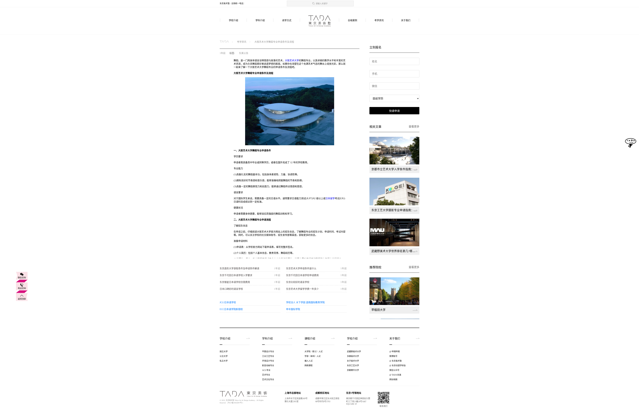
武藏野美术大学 (354, 351)
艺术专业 (266, 375)
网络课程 (309, 365)
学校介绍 (233, 20)
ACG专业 (266, 370)
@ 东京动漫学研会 (397, 365)
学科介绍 (260, 20)
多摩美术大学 (353, 356)
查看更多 (414, 126)
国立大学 (224, 351)
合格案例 (352, 20)
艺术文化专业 (268, 379)
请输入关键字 (322, 3)
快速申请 (394, 110)
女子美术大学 (353, 361)
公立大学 (224, 356)
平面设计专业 (268, 351)
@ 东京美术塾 (395, 361)
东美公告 (243, 53)
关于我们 (405, 20)
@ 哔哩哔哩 (394, 351)
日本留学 (330, 198)
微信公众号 (394, 370)
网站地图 (393, 379)
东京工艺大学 (353, 365)
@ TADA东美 (395, 375)
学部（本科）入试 (312, 356)
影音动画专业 (268, 365)
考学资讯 (379, 20)
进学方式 (286, 20)
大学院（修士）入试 (313, 351)
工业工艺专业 (268, 356)
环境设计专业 (268, 361)
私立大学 (224, 361)
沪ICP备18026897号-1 (235, 403)
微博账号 (393, 356)
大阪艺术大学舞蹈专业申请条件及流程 (274, 42)
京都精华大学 (353, 370)
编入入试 (309, 361)
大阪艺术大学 (292, 60)
